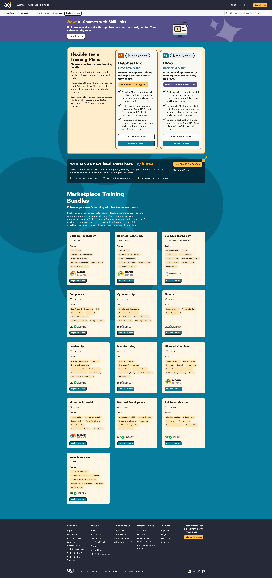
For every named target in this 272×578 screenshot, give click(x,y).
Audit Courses (74, 538)
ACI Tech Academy (100, 554)
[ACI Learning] (7, 5)
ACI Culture (96, 534)
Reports (165, 542)
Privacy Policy (112, 571)
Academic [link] (33, 4)
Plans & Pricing (42, 13)
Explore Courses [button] (78, 280)
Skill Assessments (76, 549)
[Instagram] (194, 571)
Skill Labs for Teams (77, 553)
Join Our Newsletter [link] (194, 537)
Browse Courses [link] (136, 143)
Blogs (163, 534)
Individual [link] (45, 4)
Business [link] (21, 4)
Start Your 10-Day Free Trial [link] (187, 164)
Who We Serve (121, 538)
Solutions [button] (10, 13)
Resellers (142, 534)
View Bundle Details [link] (136, 136)
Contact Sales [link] (260, 5)
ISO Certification (99, 542)
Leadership (96, 538)
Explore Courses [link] (73, 13)
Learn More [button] (74, 36)
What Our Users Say (124, 542)
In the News (97, 550)
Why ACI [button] (24, 13)
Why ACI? (119, 530)
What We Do (120, 534)
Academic (142, 530)
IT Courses (72, 534)
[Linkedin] (189, 571)
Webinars (165, 538)
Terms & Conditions (133, 571)
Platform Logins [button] (239, 5)
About (94, 530)
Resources (57, 13)
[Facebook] (203, 571)
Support (165, 530)
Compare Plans (181, 170)
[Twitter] (198, 571)
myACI (70, 530)
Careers (94, 546)
